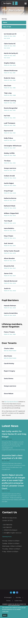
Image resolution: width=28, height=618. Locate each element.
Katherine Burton (10, 199)
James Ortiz (10, 274)
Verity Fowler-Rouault (11, 252)
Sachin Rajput (10, 184)
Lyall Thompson (10, 124)
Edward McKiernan (10, 71)
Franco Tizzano (10, 333)
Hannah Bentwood (10, 282)
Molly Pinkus (10, 139)
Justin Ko (10, 289)
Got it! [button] (4, 615)
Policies (8, 600)
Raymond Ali (10, 131)
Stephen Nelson (10, 64)
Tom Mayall (10, 222)
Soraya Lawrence (10, 169)
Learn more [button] (5, 611)
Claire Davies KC (10, 46)
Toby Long (10, 94)
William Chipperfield (11, 214)
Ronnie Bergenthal (10, 109)
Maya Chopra (10, 237)
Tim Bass (10, 162)
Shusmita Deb (10, 267)
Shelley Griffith (10, 154)
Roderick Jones (10, 79)
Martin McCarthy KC (11, 55)
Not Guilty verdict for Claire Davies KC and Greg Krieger (14, 434)
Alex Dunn (10, 86)
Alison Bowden (10, 259)
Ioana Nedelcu (10, 229)
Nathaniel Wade (10, 207)
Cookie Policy (18, 600)
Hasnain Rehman (10, 306)
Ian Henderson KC (10, 36)
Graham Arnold (10, 177)
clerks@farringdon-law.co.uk (12, 532)
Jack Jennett (10, 244)
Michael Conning (10, 101)
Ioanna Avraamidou (11, 314)
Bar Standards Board (11, 401)
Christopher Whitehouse (13, 147)
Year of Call (7, 26)
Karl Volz (10, 116)
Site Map (18, 597)
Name (5, 22)
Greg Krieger (10, 192)
